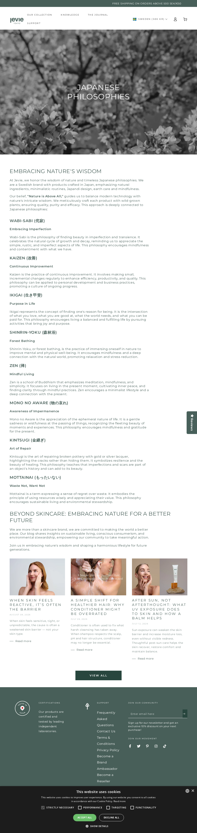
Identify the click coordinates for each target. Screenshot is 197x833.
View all (98, 675)
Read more (120, 801)
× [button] (192, 790)
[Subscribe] (185, 713)
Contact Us (106, 731)
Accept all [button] (85, 817)
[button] (98, 826)
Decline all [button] (111, 817)
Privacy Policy (108, 750)
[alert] (98, 809)
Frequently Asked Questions (106, 719)
